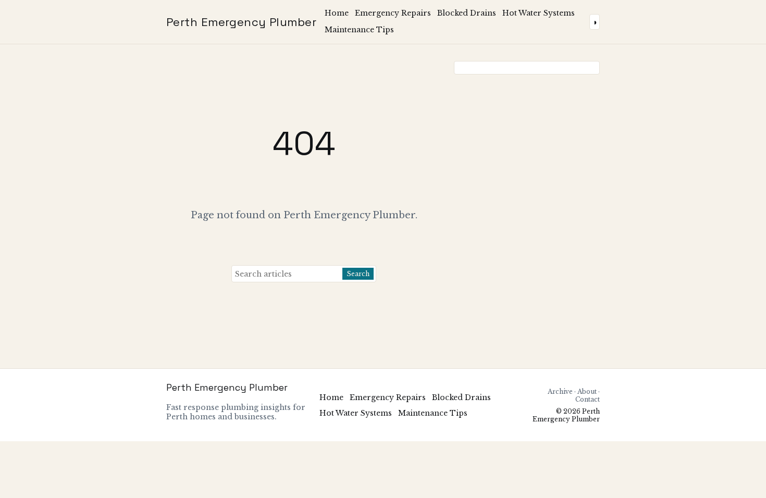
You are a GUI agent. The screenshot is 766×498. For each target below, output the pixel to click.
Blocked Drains (466, 13)
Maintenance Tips (359, 29)
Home (337, 13)
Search (358, 274)
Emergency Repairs (393, 13)
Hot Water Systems (538, 13)
